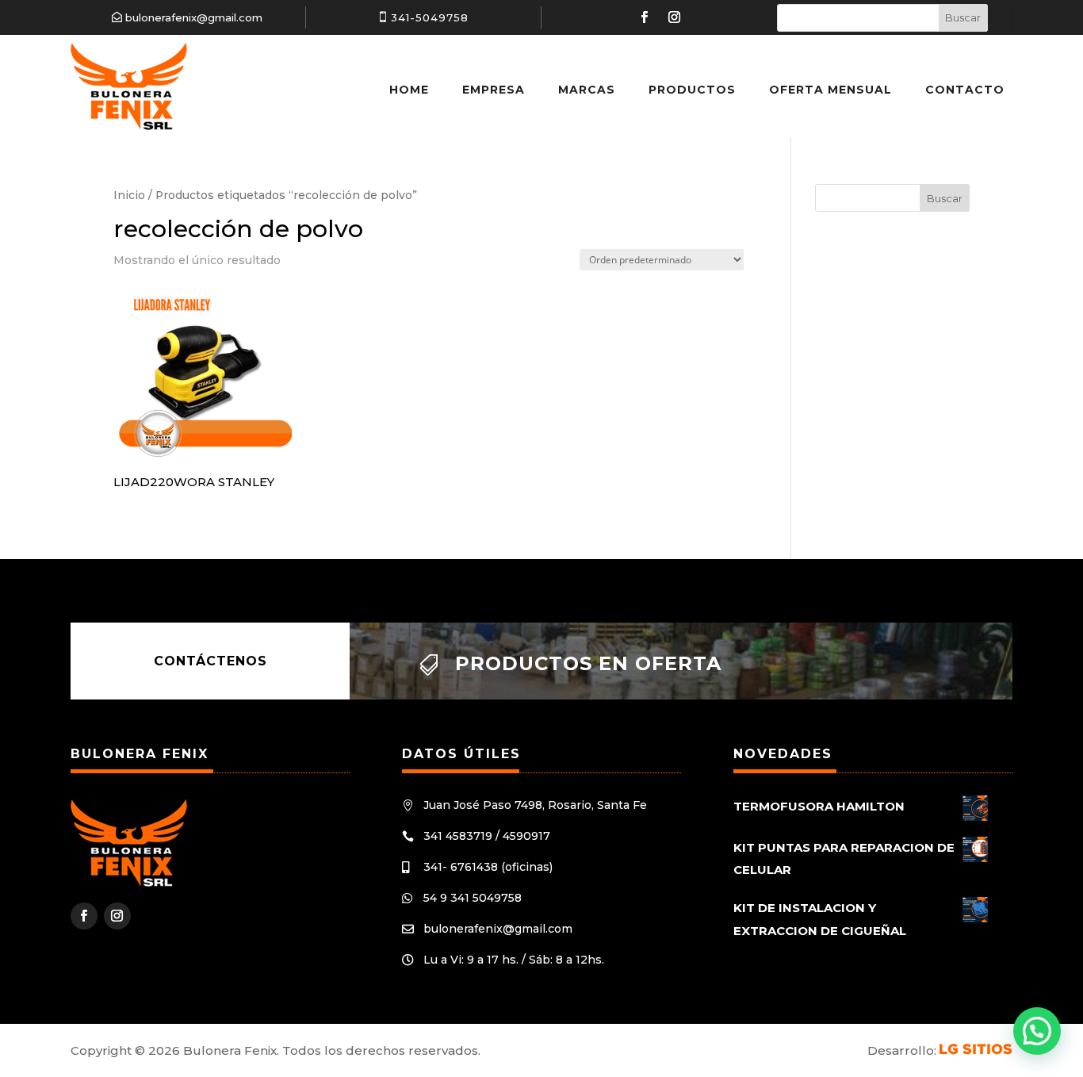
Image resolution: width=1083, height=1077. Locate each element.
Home (409, 89)
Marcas (586, 89)
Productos (692, 89)
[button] (1037, 1031)
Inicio (129, 195)
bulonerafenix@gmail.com (193, 17)
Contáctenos (210, 661)
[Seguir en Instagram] (675, 17)
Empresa (493, 89)
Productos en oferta (588, 663)
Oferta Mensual (830, 89)
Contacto (965, 89)
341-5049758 (430, 17)
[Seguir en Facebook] (644, 17)
